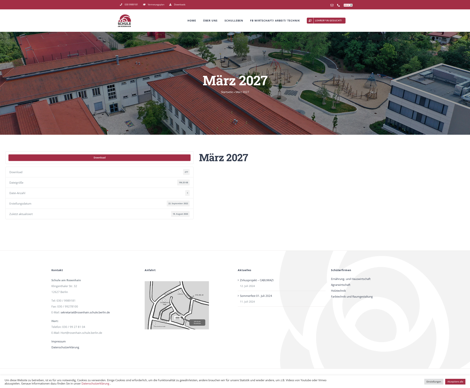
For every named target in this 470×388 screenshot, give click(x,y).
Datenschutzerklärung (65, 347)
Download (100, 157)
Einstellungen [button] (433, 381)
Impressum (58, 341)
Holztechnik (338, 290)
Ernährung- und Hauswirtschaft (350, 279)
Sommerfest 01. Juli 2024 (256, 296)
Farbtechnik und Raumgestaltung (352, 296)
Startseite (227, 92)
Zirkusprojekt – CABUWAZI (257, 280)
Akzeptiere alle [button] (455, 381)
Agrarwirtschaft (340, 285)
